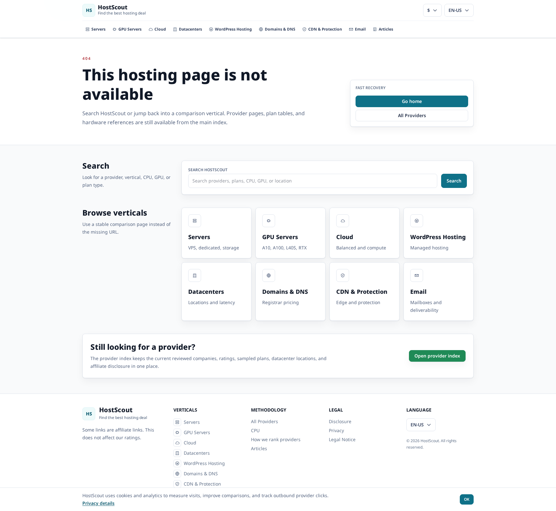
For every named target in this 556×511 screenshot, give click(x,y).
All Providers (264, 421)
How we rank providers (276, 439)
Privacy (336, 430)
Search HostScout (207, 169)
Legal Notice (342, 439)
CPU (255, 430)
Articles (259, 448)
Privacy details (98, 503)
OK (466, 499)
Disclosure (340, 421)
